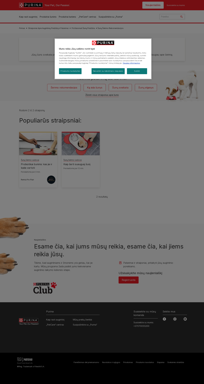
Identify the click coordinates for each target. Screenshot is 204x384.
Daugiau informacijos (131, 63)
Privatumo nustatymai (70, 71)
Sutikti (137, 71)
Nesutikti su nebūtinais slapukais (108, 71)
